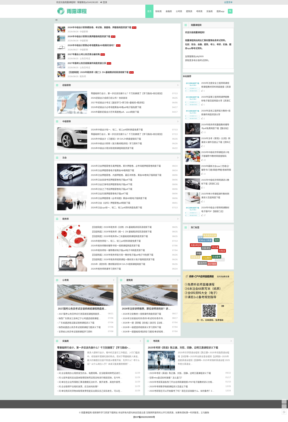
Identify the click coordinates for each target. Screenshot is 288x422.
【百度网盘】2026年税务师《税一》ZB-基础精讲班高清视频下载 (121, 231)
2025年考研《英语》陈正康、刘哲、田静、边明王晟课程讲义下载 (183, 347)
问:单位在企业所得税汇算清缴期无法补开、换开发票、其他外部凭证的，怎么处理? (97, 382)
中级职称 (84, 31)
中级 (199, 245)
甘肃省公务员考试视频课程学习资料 (75, 331)
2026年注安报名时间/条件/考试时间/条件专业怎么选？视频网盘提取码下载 (157, 318)
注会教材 (207, 247)
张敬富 (222, 246)
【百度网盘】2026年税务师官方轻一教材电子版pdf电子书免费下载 (122, 255)
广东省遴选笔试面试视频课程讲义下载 (76, 323)
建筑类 (189, 11)
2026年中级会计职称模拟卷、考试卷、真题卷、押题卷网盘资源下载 (99, 27)
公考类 (179, 11)
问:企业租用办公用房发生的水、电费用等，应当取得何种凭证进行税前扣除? (94, 373)
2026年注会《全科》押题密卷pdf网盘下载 (110, 203)
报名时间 (202, 256)
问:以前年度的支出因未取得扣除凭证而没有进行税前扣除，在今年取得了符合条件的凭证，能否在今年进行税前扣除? (113, 377)
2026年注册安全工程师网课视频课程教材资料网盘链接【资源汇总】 (216, 87)
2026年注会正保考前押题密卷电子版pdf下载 (111, 184)
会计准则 (212, 257)
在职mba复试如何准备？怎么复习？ (166, 377)
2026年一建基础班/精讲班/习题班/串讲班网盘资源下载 (148, 331)
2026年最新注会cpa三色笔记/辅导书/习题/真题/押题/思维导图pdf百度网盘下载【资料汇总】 (216, 170)
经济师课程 (210, 263)
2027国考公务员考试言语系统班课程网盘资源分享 (84, 308)
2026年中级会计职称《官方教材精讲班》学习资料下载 (116, 143)
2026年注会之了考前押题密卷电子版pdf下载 (111, 189)
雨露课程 (206, 238)
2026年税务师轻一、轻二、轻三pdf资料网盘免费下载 (116, 241)
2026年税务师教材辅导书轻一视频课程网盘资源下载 (115, 245)
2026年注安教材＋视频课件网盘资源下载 (142, 314)
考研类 (199, 11)
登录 (105, 2)
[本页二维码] (284, 412)
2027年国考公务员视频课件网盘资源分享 (87, 63)
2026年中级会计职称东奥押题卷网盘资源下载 (89, 36)
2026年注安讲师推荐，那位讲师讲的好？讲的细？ (148, 308)
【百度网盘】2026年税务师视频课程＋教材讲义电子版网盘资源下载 (122, 259)
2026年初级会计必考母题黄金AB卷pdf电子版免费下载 (116, 107)
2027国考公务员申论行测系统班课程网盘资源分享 (82, 314)
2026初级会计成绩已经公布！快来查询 (109, 98)
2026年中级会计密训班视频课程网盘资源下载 (112, 148)
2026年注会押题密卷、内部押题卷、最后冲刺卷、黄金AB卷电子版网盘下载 (126, 175)
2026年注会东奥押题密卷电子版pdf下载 (109, 193)
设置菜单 (228, 2)
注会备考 (216, 247)
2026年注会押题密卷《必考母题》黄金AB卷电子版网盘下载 (119, 198)
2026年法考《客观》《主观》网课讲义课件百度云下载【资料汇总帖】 (216, 142)
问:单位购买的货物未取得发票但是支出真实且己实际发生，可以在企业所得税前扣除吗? (99, 391)
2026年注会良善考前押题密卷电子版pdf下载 (111, 180)
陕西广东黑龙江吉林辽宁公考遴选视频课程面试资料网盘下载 (87, 318)
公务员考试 (85, 58)
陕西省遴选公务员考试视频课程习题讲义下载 (80, 327)
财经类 (158, 11)
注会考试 (195, 253)
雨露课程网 (196, 241)
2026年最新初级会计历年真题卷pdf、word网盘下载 (115, 112)
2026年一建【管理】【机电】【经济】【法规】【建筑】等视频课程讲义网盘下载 (159, 323)
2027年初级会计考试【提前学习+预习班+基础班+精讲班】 (118, 102)
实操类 (209, 11)
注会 (64, 157)
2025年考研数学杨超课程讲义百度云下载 (168, 386)
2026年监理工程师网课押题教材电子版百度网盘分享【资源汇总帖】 (216, 101)
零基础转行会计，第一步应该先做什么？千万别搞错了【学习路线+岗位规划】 (127, 93)
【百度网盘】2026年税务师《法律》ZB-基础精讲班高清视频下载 (121, 227)
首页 (149, 11)
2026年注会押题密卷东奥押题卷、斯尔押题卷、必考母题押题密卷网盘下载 (126, 166)
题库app (220, 11)
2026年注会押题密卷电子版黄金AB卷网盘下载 (112, 170)
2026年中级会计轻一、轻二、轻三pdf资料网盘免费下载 (117, 129)
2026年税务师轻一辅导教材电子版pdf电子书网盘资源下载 (118, 250)
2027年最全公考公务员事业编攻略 (84, 54)
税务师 (83, 76)
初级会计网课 (205, 235)
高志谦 (215, 239)
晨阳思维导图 (200, 262)
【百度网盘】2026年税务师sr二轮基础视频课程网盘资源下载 (119, 236)
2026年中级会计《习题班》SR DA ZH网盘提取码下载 (116, 139)
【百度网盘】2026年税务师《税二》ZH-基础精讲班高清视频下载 (98, 72)
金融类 (169, 11)
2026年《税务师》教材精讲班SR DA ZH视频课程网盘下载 (118, 264)
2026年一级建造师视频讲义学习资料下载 (142, 327)
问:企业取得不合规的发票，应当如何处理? (78, 386)
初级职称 (66, 85)
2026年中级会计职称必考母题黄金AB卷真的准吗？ (91, 45)
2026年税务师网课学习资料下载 (106, 269)
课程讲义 (220, 256)
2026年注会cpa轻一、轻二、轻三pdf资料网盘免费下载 (116, 207)
